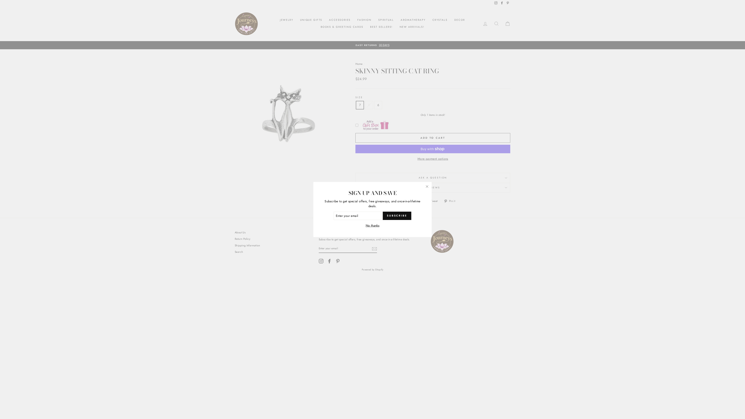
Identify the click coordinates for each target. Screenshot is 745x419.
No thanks (372, 225)
